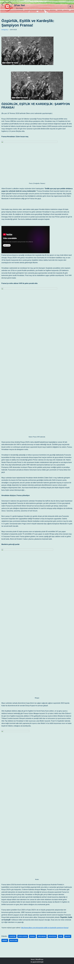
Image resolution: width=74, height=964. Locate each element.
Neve (32, 959)
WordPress (39, 959)
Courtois (12, 936)
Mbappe (67, 936)
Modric (4, 940)
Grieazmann (42, 936)
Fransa (32, 936)
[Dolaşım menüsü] (70, 6)
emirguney (4, 29)
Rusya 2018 (13, 940)
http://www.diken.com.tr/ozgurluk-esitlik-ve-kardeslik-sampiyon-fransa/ (44, 927)
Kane (60, 936)
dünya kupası (22, 936)
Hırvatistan (52, 936)
